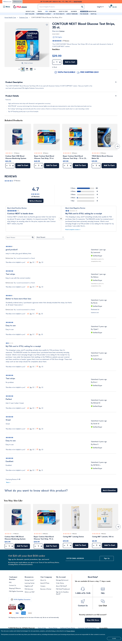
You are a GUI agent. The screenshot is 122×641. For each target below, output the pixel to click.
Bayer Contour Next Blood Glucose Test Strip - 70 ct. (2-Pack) (75, 157)
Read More (56, 49)
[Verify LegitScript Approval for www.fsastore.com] (21, 606)
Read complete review (72, 229)
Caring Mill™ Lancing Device (73, 537)
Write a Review (35, 201)
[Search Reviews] (32, 237)
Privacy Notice (71, 631)
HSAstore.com (17, 1)
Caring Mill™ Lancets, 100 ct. (103, 537)
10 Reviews (16, 153)
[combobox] (61, 6)
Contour (62, 31)
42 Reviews (45, 153)
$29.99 (56, 55)
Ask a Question (109, 490)
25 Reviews (103, 153)
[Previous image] (19, 69)
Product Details (12, 96)
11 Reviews (103, 533)
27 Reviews (66, 41)
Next (8, 482)
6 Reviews (74, 533)
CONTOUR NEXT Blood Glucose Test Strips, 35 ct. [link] (46, 17)
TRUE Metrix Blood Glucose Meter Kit (102, 157)
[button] (18, 137)
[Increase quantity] (59, 62)
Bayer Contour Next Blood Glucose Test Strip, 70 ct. (44, 157)
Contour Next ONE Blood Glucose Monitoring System (15, 157)
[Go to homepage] (20, 6)
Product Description (14, 82)
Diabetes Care (23, 17)
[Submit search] (82, 7)
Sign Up (107, 558)
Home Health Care (10, 17)
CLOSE (114, 638)
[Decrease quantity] (53, 62)
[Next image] (35, 69)
